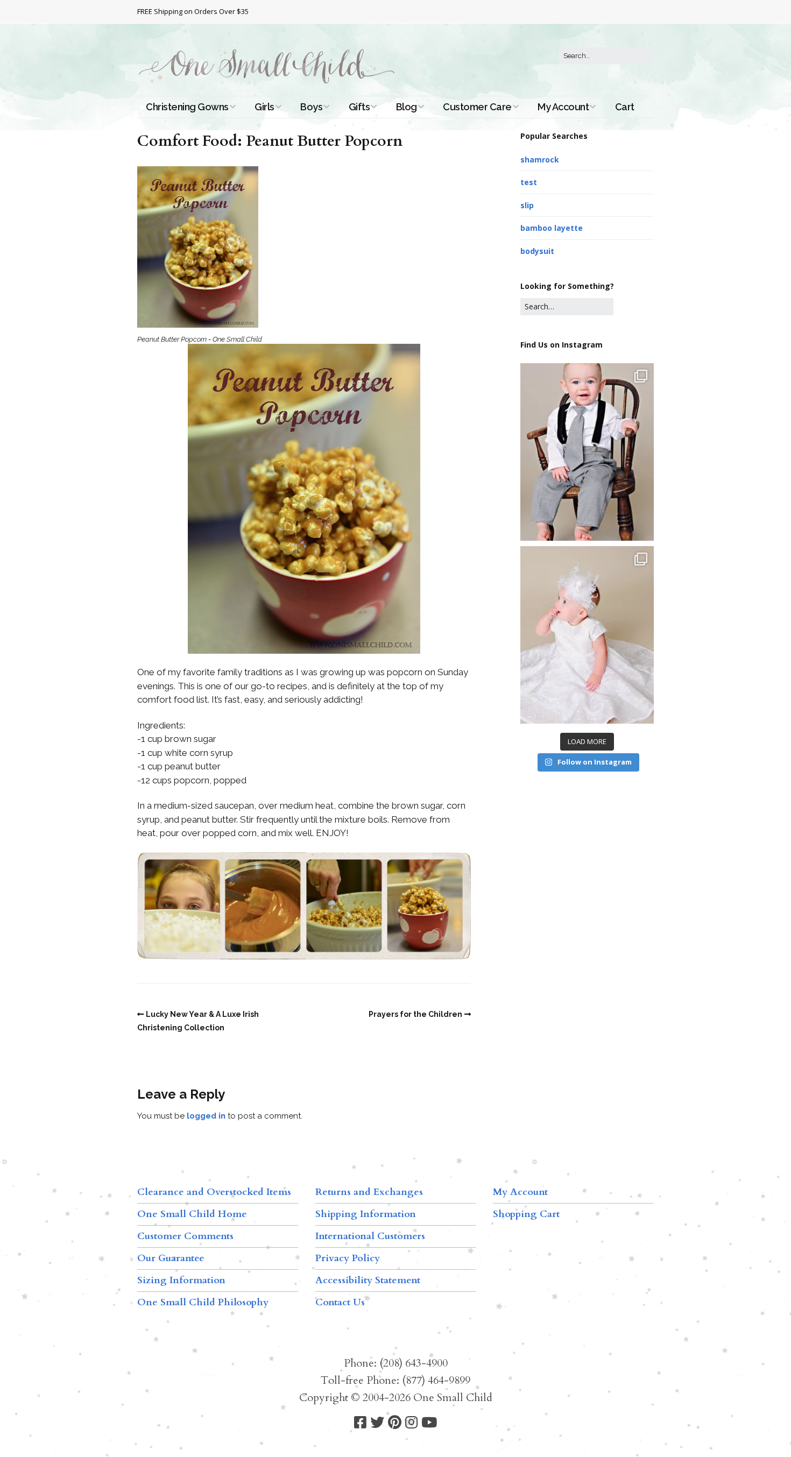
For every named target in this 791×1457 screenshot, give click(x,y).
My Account (563, 106)
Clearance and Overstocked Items (214, 1192)
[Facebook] (360, 1422)
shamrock (539, 159)
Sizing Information (181, 1280)
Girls (264, 106)
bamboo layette (551, 228)
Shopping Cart (526, 1214)
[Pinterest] (394, 1422)
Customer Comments (185, 1236)
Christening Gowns (187, 106)
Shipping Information (365, 1214)
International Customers (370, 1236)
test (528, 182)
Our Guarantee (170, 1258)
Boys (311, 106)
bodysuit (537, 251)
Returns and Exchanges (369, 1192)
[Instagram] (411, 1422)
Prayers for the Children (415, 1014)
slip (527, 205)
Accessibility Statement (367, 1280)
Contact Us (340, 1302)
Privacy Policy (347, 1258)
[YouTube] (429, 1422)
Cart (624, 106)
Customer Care (477, 106)
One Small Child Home (192, 1214)
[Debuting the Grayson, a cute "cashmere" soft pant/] (587, 452)
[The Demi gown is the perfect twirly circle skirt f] (587, 635)
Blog (406, 106)
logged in (206, 1116)
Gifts (359, 106)
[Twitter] (377, 1422)
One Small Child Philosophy (203, 1302)
